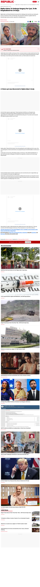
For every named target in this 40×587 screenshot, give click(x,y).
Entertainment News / (6, 4)
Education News (3, 429)
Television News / (12, 4)
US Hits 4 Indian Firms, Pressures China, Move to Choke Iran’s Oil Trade (15, 480)
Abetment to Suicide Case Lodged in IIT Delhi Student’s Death (13, 349)
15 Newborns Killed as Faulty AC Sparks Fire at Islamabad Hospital (15, 518)
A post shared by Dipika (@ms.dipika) (20, 85)
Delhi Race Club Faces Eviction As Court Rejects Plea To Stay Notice (14, 270)
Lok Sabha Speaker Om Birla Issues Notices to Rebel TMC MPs (13, 507)
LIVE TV (35, 1)
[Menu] (38, 1)
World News (3, 403)
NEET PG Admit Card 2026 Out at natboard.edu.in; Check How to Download (15, 428)
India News (2, 271)
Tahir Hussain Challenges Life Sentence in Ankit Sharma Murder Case (14, 454)
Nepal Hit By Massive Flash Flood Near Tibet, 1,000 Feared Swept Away (15, 322)
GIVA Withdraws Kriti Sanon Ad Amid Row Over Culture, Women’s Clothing (15, 375)
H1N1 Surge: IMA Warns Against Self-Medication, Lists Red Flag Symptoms (15, 296)
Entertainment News (4, 21)
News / (1, 4)
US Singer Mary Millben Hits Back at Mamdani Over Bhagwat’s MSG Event (15, 401)
